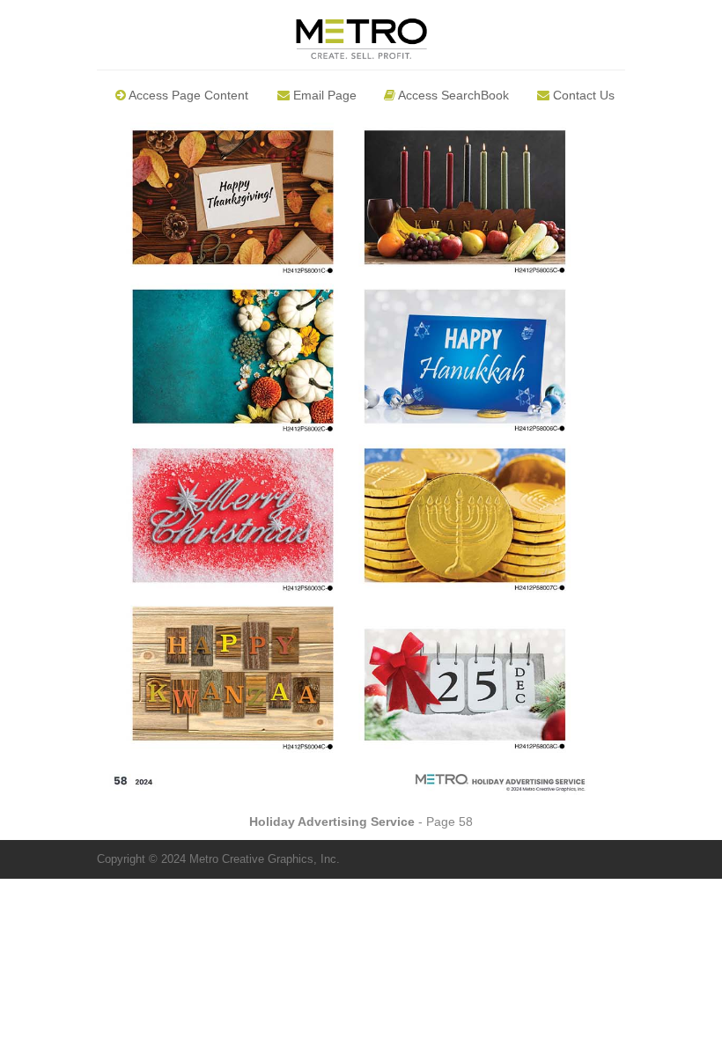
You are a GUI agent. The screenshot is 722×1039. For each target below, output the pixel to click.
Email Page (323, 95)
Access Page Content (187, 95)
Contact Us (582, 95)
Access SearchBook (452, 95)
